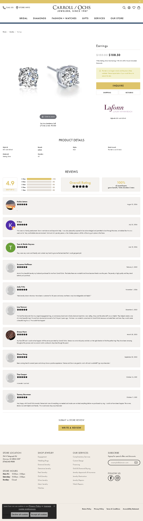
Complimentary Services (81, 457)
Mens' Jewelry (43, 484)
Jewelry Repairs (78, 480)
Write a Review (71, 427)
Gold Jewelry (42, 476)
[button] (124, 7)
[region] (48, 78)
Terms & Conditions (113, 509)
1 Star (24, 190)
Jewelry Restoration (80, 476)
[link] (8, 7)
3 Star (24, 184)
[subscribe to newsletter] (136, 462)
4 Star (24, 182)
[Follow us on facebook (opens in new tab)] (111, 478)
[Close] (139, 1)
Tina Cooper (22, 374)
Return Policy (86, 509)
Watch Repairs (78, 484)
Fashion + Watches (64, 18)
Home (4, 32)
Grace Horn (22, 331)
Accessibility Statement (131, 509)
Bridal (24, 18)
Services (99, 18)
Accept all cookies (39, 514)
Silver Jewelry (43, 480)
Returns (129, 92)
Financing (76, 464)
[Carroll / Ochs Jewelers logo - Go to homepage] (71, 8)
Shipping (107, 92)
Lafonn (40, 150)
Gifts (85, 18)
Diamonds (39, 18)
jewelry (11, 32)
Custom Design (78, 460)
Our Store (117, 18)
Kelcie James (22, 201)
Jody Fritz (21, 286)
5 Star (24, 179)
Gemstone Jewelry (44, 468)
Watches (41, 488)
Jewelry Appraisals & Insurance (84, 472)
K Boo (19, 221)
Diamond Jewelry (44, 464)
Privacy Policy (99, 509)
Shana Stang (22, 354)
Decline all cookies (20, 514)
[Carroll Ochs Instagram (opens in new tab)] (117, 478)
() (54, 179)
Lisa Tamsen (22, 307)
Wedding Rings (43, 460)
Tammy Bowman (24, 394)
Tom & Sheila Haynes (25, 244)
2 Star (24, 187)
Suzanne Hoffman (24, 264)
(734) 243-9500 (48, 125)
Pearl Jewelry (42, 472)
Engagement (42, 457)
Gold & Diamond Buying (81, 468)
